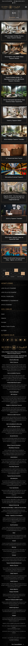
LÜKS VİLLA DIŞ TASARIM (8, 292)
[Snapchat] (24, 340)
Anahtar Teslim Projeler (8, 326)
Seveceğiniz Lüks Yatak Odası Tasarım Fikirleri (14, 57)
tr (14, 3)
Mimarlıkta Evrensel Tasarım (14, 177)
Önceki (4, 270)
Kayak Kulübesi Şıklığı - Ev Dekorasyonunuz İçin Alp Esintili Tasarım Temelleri (14, 79)
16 (11, 273)
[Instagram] (12, 340)
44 (7, 276)
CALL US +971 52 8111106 (7, 1)
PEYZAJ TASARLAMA (7, 296)
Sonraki (12, 276)
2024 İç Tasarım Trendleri (14, 218)
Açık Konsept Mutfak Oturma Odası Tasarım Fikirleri (14, 37)
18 (19, 273)
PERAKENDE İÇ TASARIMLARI (9, 300)
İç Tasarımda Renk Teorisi (14, 158)
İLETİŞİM (3, 330)
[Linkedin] (16, 340)
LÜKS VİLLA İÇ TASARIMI (8, 288)
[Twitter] (7, 340)
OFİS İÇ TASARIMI (6, 304)
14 (3, 273)
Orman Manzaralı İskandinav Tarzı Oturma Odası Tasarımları (14, 100)
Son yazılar (20, 276)
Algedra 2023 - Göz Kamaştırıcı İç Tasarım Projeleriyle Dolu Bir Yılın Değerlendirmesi (14, 197)
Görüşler (3, 322)
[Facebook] (3, 340)
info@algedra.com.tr (19, 1)
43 (3, 276)
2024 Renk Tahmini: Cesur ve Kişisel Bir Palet (14, 238)
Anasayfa (12, 17)
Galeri (3, 314)
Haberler (3, 318)
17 (15, 273)
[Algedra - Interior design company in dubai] (10, 7)
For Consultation (17, 644)
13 (23, 270)
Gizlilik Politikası (14, 640)
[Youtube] (20, 340)
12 (20, 270)
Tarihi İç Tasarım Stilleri (14, 120)
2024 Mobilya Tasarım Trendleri (14, 139)
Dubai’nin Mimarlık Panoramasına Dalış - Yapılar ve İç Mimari (14, 259)
